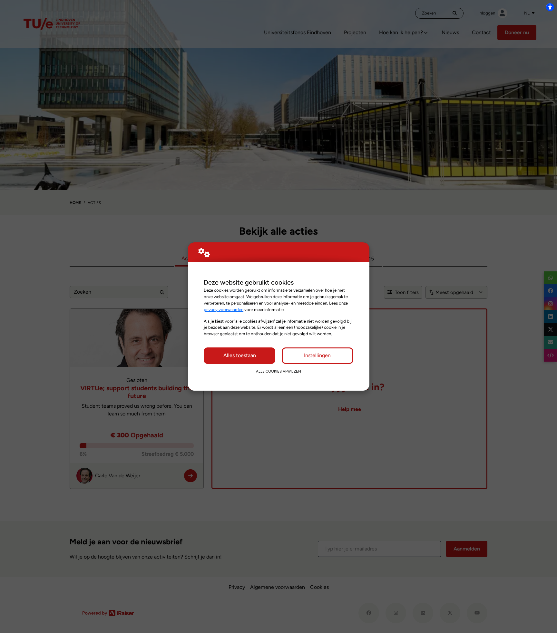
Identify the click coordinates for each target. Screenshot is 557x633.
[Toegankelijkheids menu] (550, 7)
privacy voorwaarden (223, 309)
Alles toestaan (239, 355)
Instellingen (317, 355)
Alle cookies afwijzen (278, 371)
